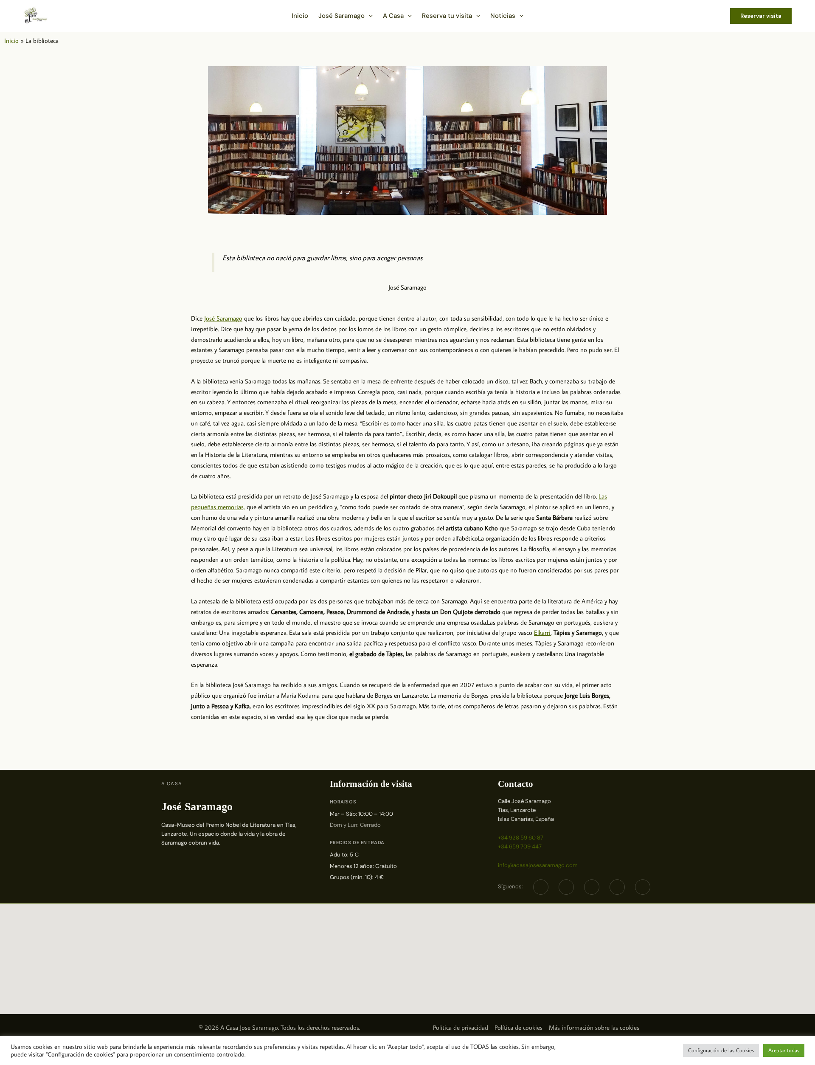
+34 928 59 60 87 (520, 837)
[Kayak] (642, 887)
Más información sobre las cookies (594, 1027)
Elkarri (542, 632)
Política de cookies (518, 1027)
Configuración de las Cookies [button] (721, 1050)
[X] (566, 887)
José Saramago (223, 318)
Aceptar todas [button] (783, 1050)
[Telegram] (591, 887)
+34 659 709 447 (520, 846)
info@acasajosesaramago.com (538, 865)
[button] (369, 15)
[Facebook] (540, 887)
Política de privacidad (460, 1027)
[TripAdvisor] (617, 887)
